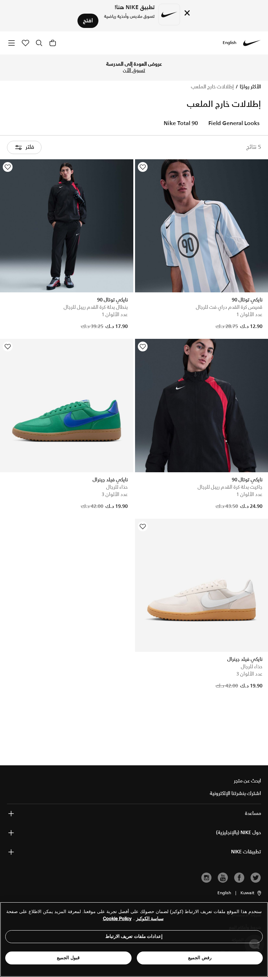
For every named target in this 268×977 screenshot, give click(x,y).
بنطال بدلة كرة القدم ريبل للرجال (96, 307)
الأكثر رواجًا (250, 87)
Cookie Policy (117, 918)
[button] (251, 893)
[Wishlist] (143, 167)
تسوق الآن (134, 70)
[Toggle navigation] (11, 43)
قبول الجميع (68, 957)
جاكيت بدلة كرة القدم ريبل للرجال (230, 487)
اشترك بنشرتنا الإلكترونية (235, 793)
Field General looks (234, 123)
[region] (134, 939)
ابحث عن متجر (247, 781)
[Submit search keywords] (39, 43)
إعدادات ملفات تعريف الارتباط (134, 936)
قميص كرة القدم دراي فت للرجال (229, 307)
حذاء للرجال (117, 487)
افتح (88, 20)
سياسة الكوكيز (150, 918)
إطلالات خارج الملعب (212, 87)
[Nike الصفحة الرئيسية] (252, 43)
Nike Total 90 (181, 123)
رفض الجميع (199, 957)
